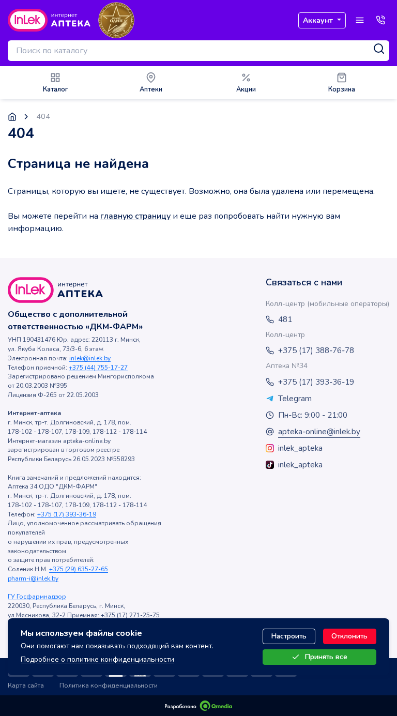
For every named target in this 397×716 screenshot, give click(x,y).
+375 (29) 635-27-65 (78, 569)
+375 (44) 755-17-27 (98, 367)
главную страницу (135, 216)
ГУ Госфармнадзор (37, 596)
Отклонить (349, 636)
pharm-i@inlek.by (33, 578)
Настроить (289, 636)
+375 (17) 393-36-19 (66, 514)
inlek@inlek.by (90, 358)
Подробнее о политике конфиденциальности (97, 659)
